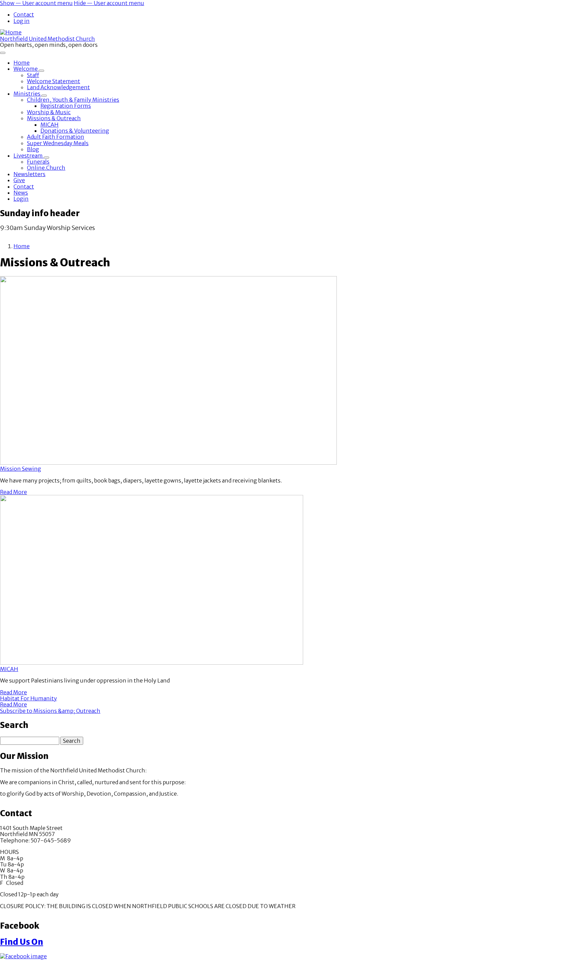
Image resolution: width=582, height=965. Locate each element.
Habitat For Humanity (28, 698)
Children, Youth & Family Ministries (73, 99)
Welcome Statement (53, 81)
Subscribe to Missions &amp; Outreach (50, 710)
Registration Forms (65, 105)
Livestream (28, 155)
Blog (33, 149)
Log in (21, 21)
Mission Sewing (20, 468)
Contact (23, 14)
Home (21, 62)
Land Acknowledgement (58, 87)
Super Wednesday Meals (58, 143)
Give (19, 180)
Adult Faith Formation (55, 136)
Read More (13, 492)
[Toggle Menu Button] (2, 53)
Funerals (38, 161)
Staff (33, 75)
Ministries (27, 93)
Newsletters (29, 174)
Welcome (26, 68)
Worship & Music (49, 112)
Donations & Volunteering (74, 130)
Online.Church (46, 167)
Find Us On (21, 942)
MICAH (49, 124)
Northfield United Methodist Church (47, 38)
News (20, 192)
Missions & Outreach (54, 118)
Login (21, 198)
